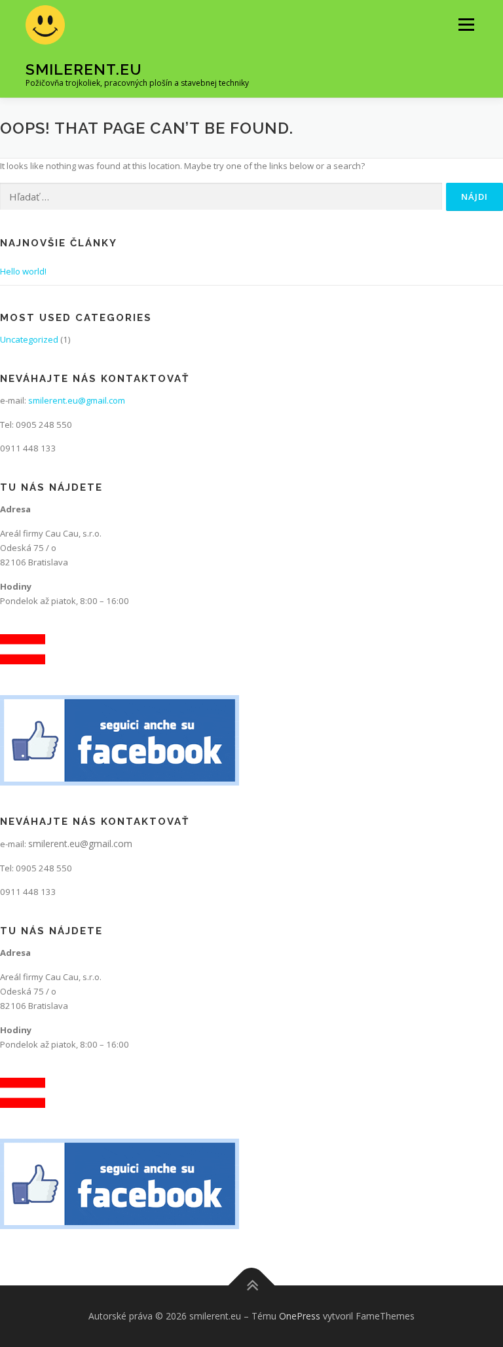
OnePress (299, 1316)
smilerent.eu (84, 69)
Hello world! (23, 271)
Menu (466, 24)
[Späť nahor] (252, 1285)
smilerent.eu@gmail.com (76, 400)
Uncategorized (29, 339)
